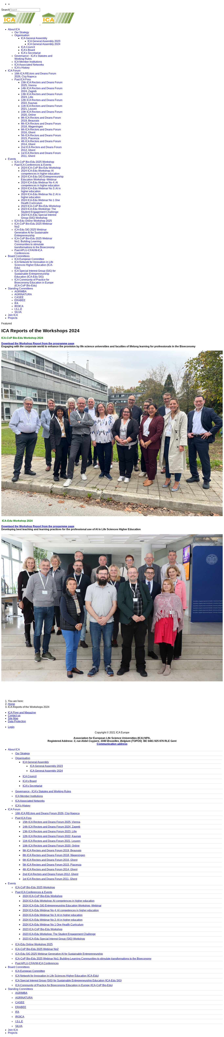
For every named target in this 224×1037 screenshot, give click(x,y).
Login (11, 727)
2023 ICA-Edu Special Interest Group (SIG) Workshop (38, 216)
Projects (12, 318)
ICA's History (22, 67)
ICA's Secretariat (31, 53)
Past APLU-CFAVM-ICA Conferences (28, 252)
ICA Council (28, 47)
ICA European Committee (29, 259)
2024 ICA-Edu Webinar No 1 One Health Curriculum (40, 201)
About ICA (14, 29)
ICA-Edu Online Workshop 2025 (33, 220)
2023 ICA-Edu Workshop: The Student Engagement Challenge (39, 210)
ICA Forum (14, 70)
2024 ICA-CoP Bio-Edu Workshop (41, 167)
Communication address (112, 744)
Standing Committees (20, 288)
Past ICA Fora (22, 79)
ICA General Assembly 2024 (44, 44)
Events (12, 159)
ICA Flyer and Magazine (22, 712)
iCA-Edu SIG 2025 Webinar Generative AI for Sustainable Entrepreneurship (31, 232)
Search (5, 9)
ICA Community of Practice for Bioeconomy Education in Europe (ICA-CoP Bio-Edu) (33, 282)
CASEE (19, 297)
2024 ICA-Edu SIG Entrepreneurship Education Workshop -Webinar (42, 178)
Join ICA (13, 315)
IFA (16, 303)
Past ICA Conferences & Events (32, 164)
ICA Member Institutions (28, 61)
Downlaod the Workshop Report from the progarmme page (37, 526)
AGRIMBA (20, 291)
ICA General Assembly (34, 38)
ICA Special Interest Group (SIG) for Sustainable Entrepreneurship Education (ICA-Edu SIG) (35, 273)
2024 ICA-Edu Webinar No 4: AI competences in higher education (40, 184)
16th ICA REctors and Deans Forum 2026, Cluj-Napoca (35, 75)
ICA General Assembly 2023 (44, 41)
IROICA (18, 306)
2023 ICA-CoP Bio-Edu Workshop (41, 206)
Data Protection (17, 721)
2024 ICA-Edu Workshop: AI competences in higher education (40, 172)
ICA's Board (28, 50)
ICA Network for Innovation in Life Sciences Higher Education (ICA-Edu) (33, 265)
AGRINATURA (23, 294)
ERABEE (19, 300)
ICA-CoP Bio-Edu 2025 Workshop (34, 161)
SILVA (18, 312)
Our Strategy (21, 32)
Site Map (13, 718)
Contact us (14, 715)
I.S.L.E (18, 309)
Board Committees (19, 256)
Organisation (21, 35)
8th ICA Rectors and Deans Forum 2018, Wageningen (41, 125)
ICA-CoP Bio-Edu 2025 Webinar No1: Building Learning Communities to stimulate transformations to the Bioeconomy (34, 243)
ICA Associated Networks (29, 64)
